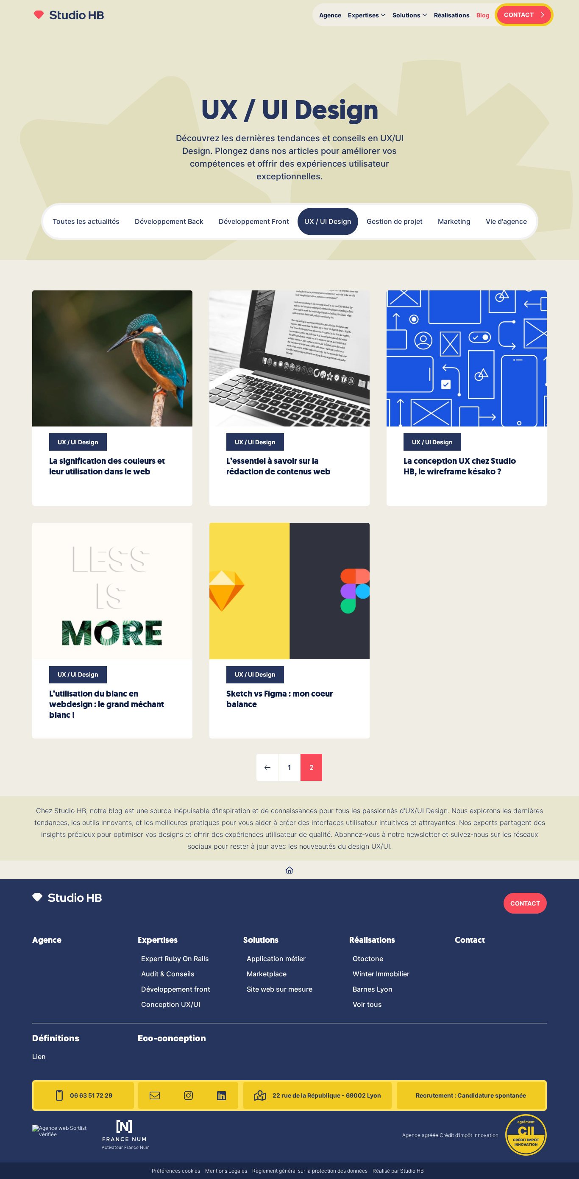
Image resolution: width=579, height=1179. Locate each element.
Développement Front (254, 221)
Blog (483, 15)
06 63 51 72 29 (91, 1095)
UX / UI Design (327, 221)
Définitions (56, 1038)
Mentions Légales (226, 1171)
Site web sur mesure (279, 989)
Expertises (363, 15)
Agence (330, 15)
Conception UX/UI (170, 1004)
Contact (470, 940)
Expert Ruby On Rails (175, 958)
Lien (39, 1056)
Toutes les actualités (86, 221)
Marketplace (267, 974)
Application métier (276, 958)
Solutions (406, 15)
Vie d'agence (506, 221)
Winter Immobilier (381, 974)
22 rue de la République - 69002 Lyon (327, 1095)
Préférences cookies (176, 1171)
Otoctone (368, 958)
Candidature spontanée (471, 1095)
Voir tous (367, 1004)
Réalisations (452, 15)
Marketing (454, 221)
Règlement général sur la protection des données (309, 1171)
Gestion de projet (395, 221)
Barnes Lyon (372, 989)
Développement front (175, 989)
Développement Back (169, 221)
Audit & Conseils (168, 974)
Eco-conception (172, 1038)
